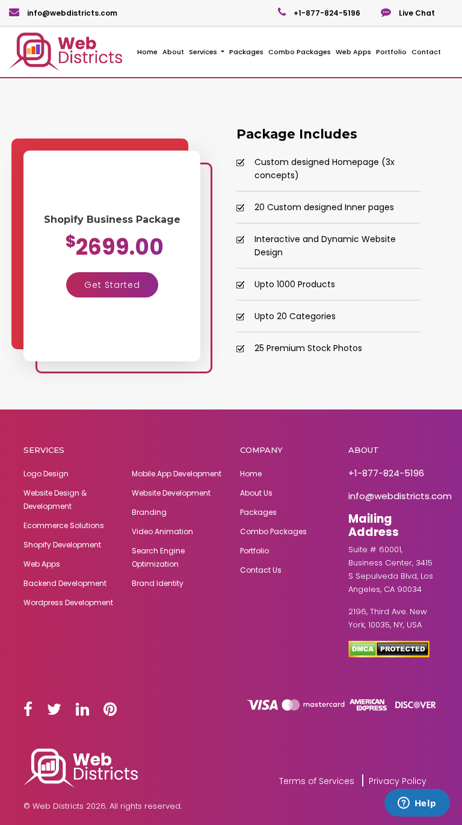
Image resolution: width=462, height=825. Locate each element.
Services (204, 52)
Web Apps (353, 52)
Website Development (171, 493)
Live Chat (416, 13)
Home (147, 52)
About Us (256, 493)
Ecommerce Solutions (63, 525)
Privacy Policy (398, 781)
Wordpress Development (68, 602)
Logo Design (46, 474)
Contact (426, 52)
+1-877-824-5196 (326, 13)
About (173, 52)
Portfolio (391, 52)
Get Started (112, 285)
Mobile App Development (176, 474)
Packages (246, 52)
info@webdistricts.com (71, 13)
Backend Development (64, 583)
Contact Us (261, 570)
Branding (149, 512)
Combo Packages (299, 52)
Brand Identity (157, 583)
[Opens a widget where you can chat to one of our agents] (417, 804)
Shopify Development (62, 545)
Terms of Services (316, 781)
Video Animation (162, 531)
